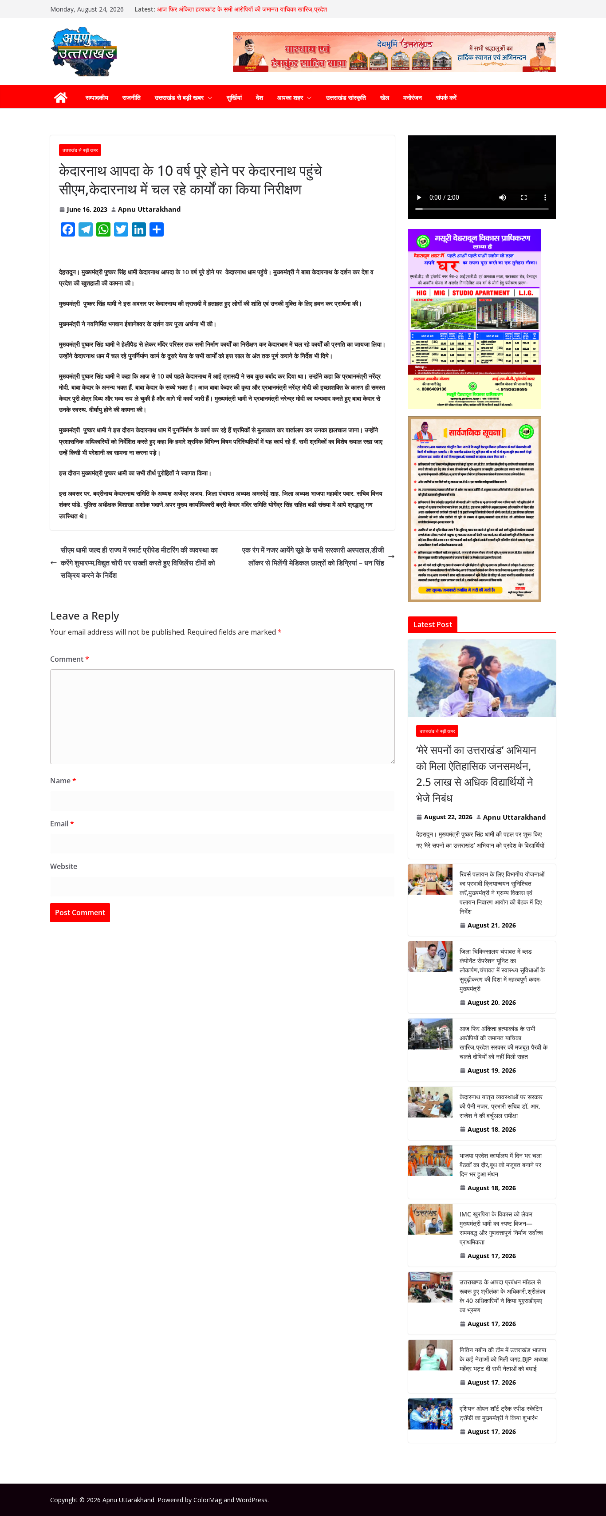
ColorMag (207, 1500)
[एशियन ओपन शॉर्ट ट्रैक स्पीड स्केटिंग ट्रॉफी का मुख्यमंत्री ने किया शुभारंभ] (430, 1420)
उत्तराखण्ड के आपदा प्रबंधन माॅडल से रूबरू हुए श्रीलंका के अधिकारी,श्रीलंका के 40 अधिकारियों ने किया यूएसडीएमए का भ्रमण (502, 1296)
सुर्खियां (234, 97)
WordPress (252, 1500)
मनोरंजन (412, 97)
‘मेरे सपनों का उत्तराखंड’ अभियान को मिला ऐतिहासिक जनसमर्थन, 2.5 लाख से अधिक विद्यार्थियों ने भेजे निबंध (476, 773)
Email (62, 824)
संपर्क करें (446, 97)
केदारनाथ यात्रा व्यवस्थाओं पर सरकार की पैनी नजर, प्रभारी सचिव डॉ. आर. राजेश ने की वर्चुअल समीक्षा (501, 1106)
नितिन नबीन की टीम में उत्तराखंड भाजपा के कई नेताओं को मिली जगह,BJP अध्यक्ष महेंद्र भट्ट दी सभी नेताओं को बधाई (504, 1359)
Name (63, 781)
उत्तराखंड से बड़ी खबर (179, 97)
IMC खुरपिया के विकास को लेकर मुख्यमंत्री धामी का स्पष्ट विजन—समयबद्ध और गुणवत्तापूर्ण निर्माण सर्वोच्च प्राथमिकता (501, 1228)
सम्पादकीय (97, 97)
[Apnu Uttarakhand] (61, 98)
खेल (384, 97)
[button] (208, 97)
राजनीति (131, 97)
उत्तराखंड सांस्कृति (346, 97)
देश (259, 97)
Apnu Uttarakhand (149, 209)
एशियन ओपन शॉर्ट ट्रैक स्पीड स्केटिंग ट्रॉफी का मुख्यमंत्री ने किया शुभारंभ (501, 1413)
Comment (69, 659)
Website (63, 866)
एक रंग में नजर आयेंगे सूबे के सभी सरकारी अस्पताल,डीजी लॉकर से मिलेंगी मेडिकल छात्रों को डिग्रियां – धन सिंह (313, 556)
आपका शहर (290, 97)
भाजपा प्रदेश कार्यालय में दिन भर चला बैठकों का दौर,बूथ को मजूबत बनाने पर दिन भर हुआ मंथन (501, 1164)
